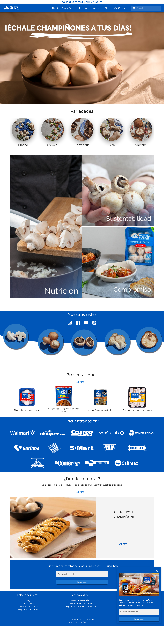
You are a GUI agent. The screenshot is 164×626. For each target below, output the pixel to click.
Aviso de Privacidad (80, 600)
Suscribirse (139, 619)
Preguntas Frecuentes (27, 609)
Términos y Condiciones (80, 603)
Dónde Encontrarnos (28, 606)
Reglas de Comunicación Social (81, 606)
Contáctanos (28, 603)
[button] (26, 397)
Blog (28, 600)
